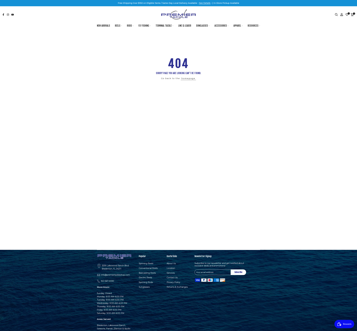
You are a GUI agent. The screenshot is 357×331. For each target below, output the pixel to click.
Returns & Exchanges (177, 287)
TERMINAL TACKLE (164, 25)
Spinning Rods (146, 282)
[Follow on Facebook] (3, 14)
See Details (204, 3)
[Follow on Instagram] (8, 14)
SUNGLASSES (202, 25)
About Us (171, 263)
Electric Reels (145, 277)
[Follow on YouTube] (12, 14)
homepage (188, 78)
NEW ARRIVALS (103, 25)
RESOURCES (253, 25)
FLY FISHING (143, 25)
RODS (129, 25)
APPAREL (237, 25)
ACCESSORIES (220, 25)
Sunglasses (144, 287)
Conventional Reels (148, 268)
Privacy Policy (173, 282)
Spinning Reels (146, 263)
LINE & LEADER (184, 25)
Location (171, 268)
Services (171, 273)
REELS (117, 25)
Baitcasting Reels (147, 273)
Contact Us (172, 277)
